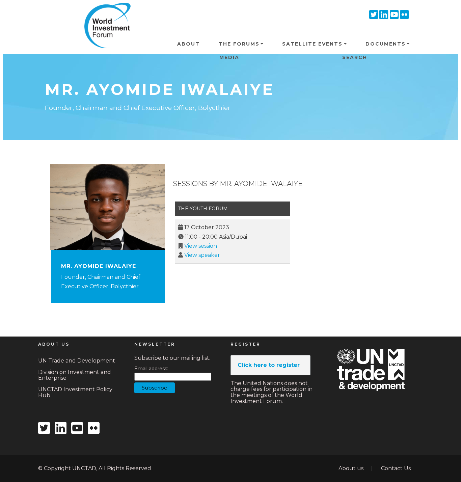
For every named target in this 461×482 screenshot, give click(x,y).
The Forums (239, 44)
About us (350, 468)
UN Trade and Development (76, 360)
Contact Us (396, 468)
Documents (385, 44)
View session (200, 246)
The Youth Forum (203, 209)
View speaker (202, 255)
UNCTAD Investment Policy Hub (75, 392)
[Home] (105, 13)
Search (354, 57)
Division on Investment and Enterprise (74, 375)
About (188, 44)
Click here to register (269, 365)
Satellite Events (312, 44)
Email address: (151, 368)
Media (229, 57)
